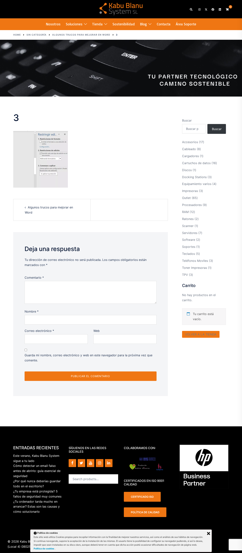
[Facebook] (72, 463)
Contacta (164, 24)
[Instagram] (99, 463)
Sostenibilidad (123, 24)
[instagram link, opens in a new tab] (199, 9)
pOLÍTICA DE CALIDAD (145, 512)
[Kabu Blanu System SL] (121, 9)
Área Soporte (186, 24)
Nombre (32, 311)
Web (96, 331)
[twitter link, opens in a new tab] (205, 9)
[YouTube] (90, 463)
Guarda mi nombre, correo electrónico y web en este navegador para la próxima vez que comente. (88, 357)
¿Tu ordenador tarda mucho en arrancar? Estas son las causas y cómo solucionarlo (36, 507)
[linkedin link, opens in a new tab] (219, 9)
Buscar (187, 120)
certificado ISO (142, 496)
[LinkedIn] (108, 463)
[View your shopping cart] (227, 9)
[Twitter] (81, 463)
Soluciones (74, 24)
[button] (191, 9)
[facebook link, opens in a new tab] (212, 9)
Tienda (97, 24)
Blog (143, 24)
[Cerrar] (208, 533)
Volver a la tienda (200, 334)
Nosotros (53, 24)
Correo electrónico (39, 331)
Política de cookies (44, 548)
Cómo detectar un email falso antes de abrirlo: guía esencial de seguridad (36, 471)
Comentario (34, 277)
